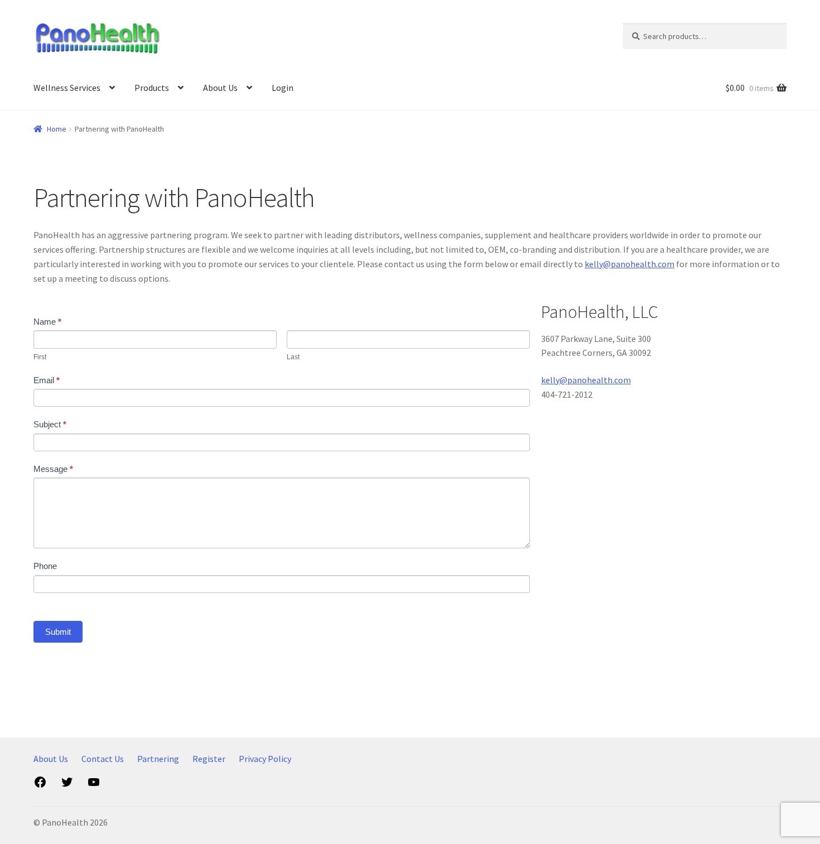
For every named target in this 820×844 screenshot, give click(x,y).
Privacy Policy (265, 758)
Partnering (158, 758)
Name (47, 321)
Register (208, 758)
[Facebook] (40, 785)
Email (46, 380)
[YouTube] (93, 785)
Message (53, 469)
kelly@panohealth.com (629, 263)
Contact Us (102, 758)
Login (282, 87)
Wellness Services (66, 87)
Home (56, 129)
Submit (58, 631)
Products (151, 87)
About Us (220, 87)
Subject (49, 424)
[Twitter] (67, 785)
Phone (45, 566)
